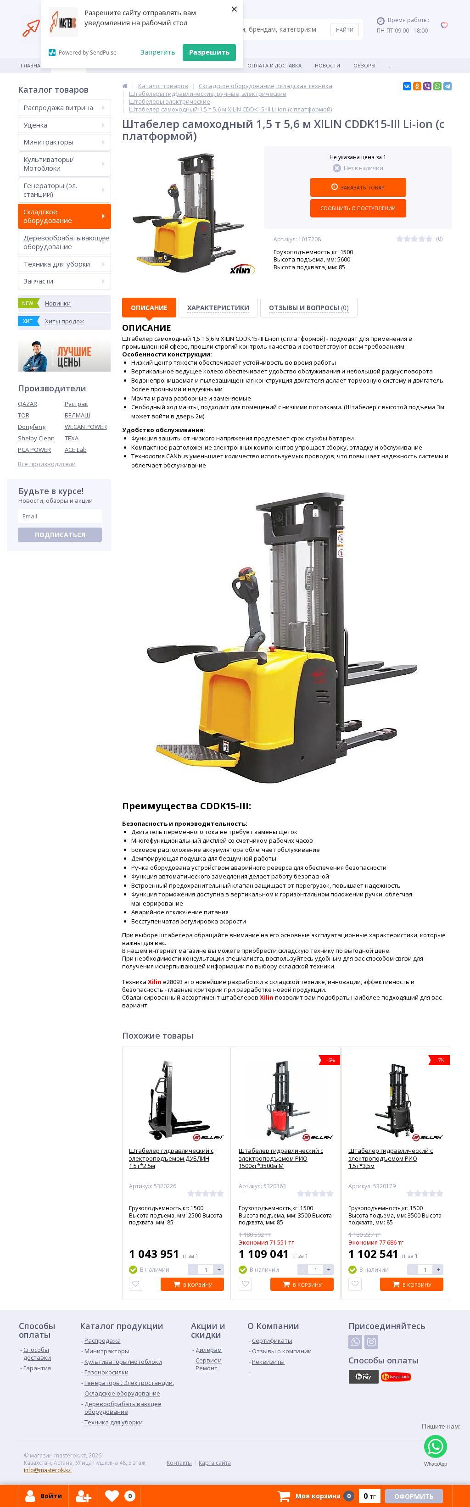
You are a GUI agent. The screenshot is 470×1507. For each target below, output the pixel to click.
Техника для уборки (56, 263)
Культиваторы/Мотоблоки (48, 164)
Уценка (35, 124)
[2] (407, 239)
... (391, 65)
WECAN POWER (86, 427)
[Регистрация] (83, 1496)
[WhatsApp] (437, 86)
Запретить (157, 51)
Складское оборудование (47, 216)
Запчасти (38, 280)
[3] (414, 239)
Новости (327, 65)
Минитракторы (48, 141)
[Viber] (427, 86)
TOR (23, 415)
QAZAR (27, 404)
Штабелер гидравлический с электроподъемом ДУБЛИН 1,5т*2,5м (171, 1158)
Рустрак (76, 404)
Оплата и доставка (274, 65)
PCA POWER (34, 449)
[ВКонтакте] (407, 86)
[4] (421, 239)
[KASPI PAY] (363, 1377)
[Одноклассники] (417, 86)
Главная (32, 65)
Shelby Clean (36, 438)
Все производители (47, 464)
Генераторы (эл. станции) (50, 190)
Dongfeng (31, 427)
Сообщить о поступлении (358, 208)
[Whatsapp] (355, 1342)
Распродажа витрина (58, 107)
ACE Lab (76, 449)
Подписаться (60, 534)
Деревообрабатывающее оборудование (66, 242)
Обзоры (364, 65)
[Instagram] (371, 1342)
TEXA (71, 438)
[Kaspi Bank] (396, 1377)
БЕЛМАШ (77, 415)
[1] (399, 239)
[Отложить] (135, 1284)
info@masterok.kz (47, 1470)
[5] (429, 239)
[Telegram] (447, 86)
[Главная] (125, 86)
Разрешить (209, 51)
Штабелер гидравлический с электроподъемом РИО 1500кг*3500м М (281, 1158)
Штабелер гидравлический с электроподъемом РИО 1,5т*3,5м (390, 1158)
